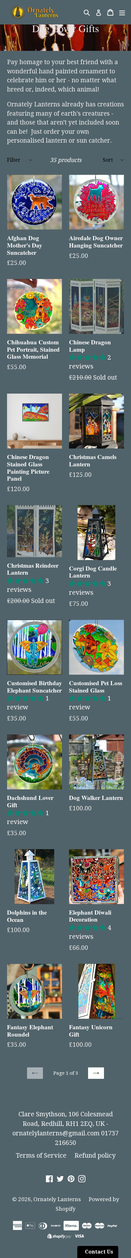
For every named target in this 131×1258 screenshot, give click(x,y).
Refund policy (94, 1155)
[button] (88, 357)
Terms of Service (41, 1155)
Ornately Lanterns (57, 1199)
